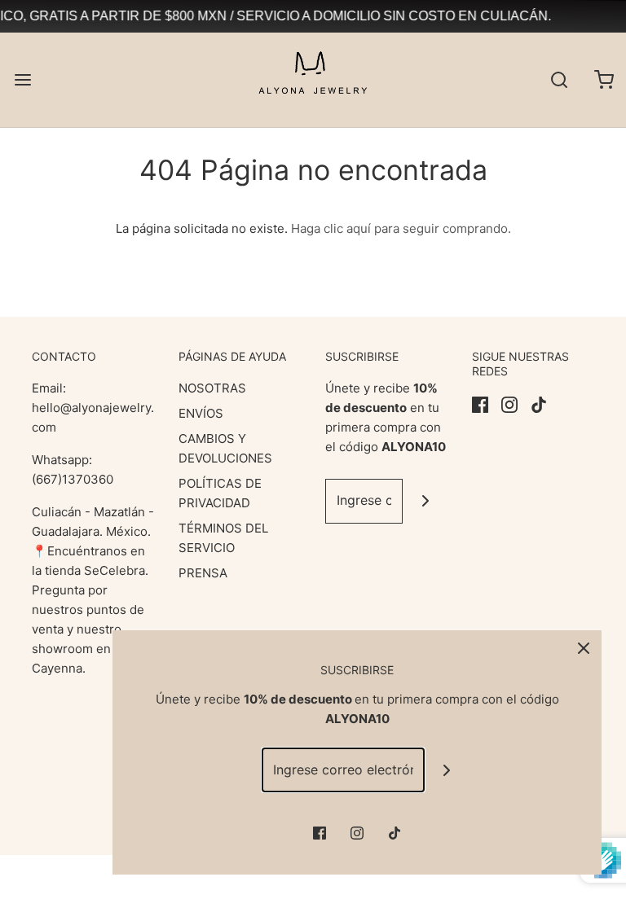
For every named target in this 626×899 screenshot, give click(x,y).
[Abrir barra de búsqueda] (558, 79)
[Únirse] (425, 501)
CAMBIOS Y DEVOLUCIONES (225, 448)
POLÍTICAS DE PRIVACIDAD (220, 493)
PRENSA (203, 573)
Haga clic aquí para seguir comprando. (401, 228)
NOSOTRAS (212, 388)
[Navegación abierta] (22, 79)
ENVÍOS (201, 413)
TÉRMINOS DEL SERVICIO (223, 537)
